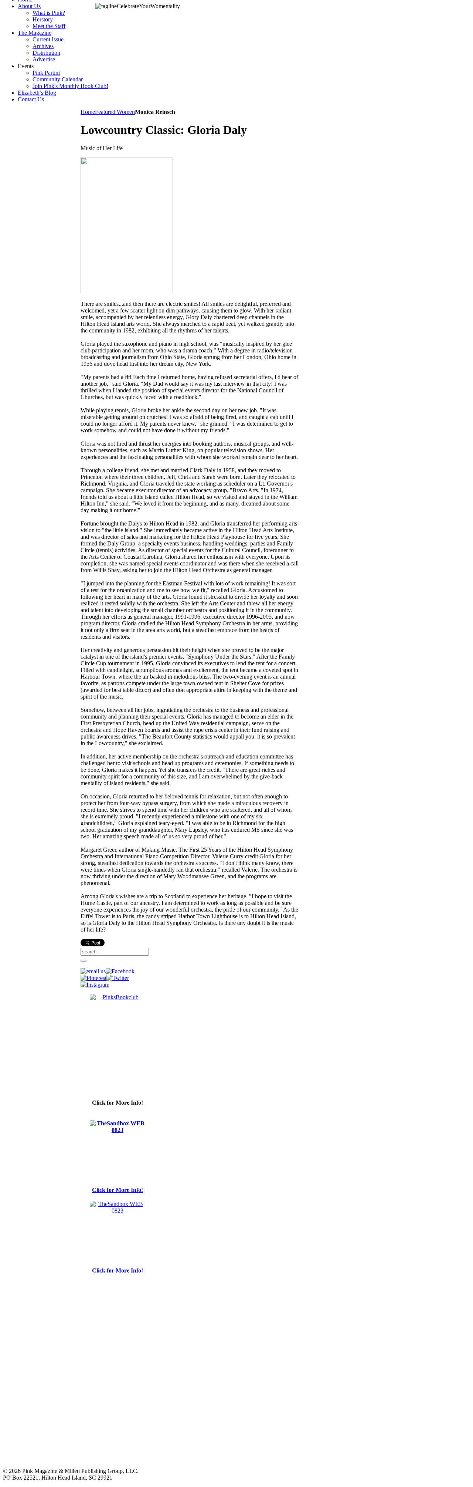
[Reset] (83, 961)
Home (88, 112)
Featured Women (115, 112)
